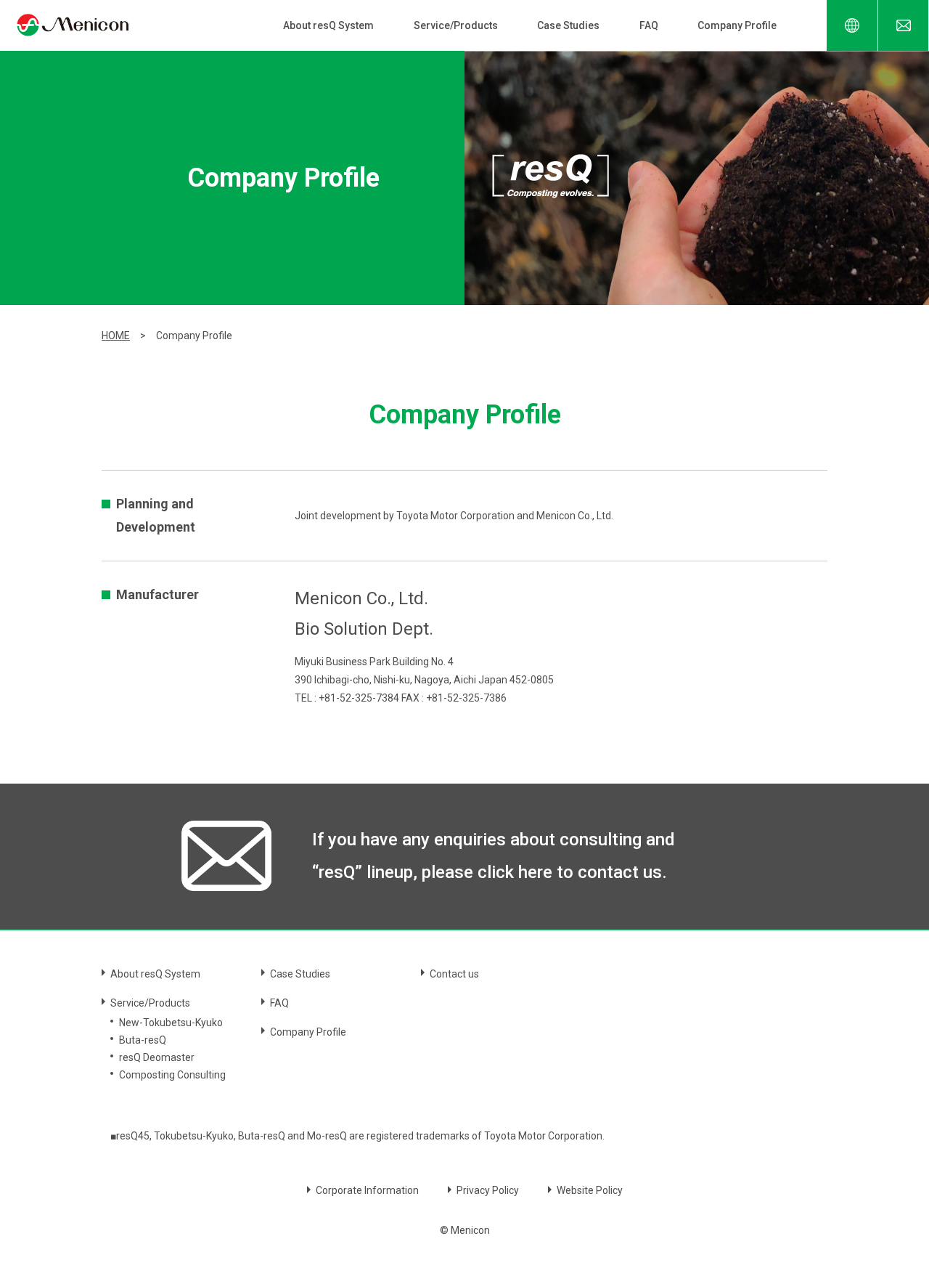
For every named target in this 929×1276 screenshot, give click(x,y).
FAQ (648, 25)
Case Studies (568, 25)
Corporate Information (367, 1190)
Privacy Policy (488, 1190)
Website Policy (590, 1190)
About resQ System (328, 25)
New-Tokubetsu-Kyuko (171, 1022)
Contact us (454, 974)
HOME (116, 335)
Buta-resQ (142, 1040)
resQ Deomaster (157, 1057)
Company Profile (737, 25)
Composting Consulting (172, 1075)
